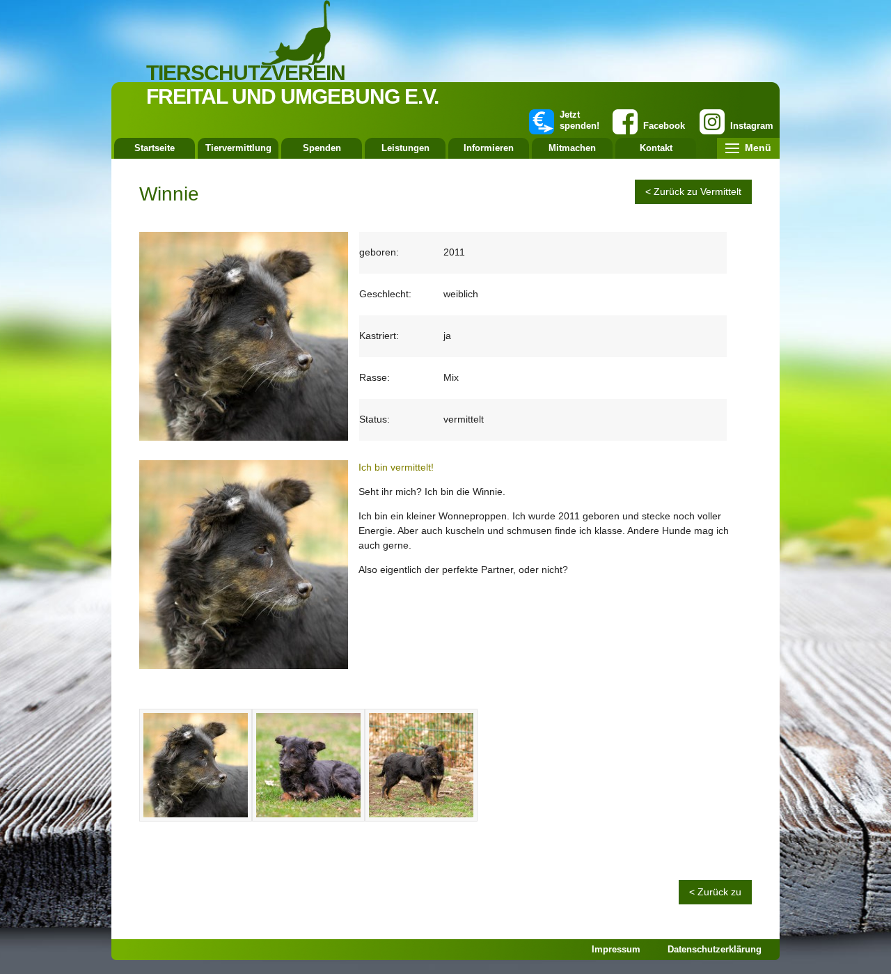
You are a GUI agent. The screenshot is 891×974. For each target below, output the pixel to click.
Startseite (154, 148)
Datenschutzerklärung (715, 949)
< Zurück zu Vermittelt (693, 191)
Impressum (616, 949)
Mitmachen (572, 148)
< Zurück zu (715, 891)
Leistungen (405, 148)
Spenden (322, 148)
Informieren (489, 148)
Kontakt (656, 148)
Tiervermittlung (238, 148)
